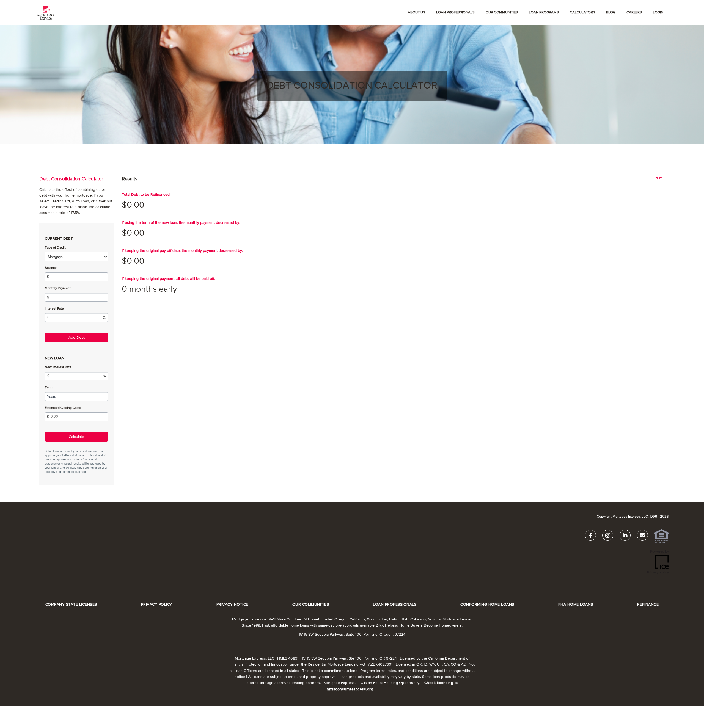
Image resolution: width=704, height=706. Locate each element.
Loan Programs (544, 12)
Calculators (582, 12)
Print (658, 178)
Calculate (76, 437)
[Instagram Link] (607, 536)
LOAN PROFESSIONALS (394, 604)
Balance (51, 268)
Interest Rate (54, 308)
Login (658, 12)
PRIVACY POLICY (156, 604)
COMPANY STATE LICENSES (71, 604)
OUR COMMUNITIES (502, 12)
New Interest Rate (58, 367)
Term (49, 387)
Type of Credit (55, 247)
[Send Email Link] (642, 536)
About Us (416, 12)
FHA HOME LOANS (575, 604)
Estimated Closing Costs (63, 408)
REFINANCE (648, 604)
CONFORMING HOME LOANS (487, 604)
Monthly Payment (58, 288)
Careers (634, 12)
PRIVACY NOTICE (232, 604)
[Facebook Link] (590, 536)
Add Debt (76, 338)
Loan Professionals (455, 12)
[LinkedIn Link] (625, 536)
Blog (610, 12)
